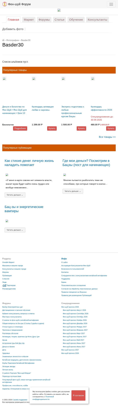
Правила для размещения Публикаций (76, 295)
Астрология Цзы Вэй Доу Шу (13, 343)
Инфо (64, 259)
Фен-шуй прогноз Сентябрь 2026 (75, 313)
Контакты (65, 272)
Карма (63, 282)
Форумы (5, 272)
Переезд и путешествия (11, 376)
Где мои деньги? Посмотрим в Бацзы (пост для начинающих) (86, 163)
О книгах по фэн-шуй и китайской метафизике (20, 320)
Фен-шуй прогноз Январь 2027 (75, 327)
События (5, 279)
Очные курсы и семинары (12, 327)
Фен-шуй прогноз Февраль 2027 (75, 330)
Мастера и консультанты (12, 317)
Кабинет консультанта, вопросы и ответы (18, 313)
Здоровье (6, 353)
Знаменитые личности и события (15, 356)
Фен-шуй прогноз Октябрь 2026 (75, 317)
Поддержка (65, 279)
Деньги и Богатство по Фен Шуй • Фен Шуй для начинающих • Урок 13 (14, 109)
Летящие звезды (8, 366)
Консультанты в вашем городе (14, 269)
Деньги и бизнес (8, 347)
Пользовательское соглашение (73, 285)
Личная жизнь (7, 370)
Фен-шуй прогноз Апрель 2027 (75, 337)
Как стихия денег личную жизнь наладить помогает (29, 163)
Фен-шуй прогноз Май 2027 (73, 340)
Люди (4, 282)
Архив (4, 340)
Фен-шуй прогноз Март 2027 (74, 333)
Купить (52, 128)
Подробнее (20, 128)
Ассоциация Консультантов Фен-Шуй (75, 265)
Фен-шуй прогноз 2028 (70, 353)
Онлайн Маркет (8, 262)
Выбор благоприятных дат (12, 307)
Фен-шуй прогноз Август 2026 (74, 310)
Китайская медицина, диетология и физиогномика (21, 360)
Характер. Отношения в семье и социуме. (18, 389)
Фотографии (12, 40)
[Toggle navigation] (111, 4)
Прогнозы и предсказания (12, 330)
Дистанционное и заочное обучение (16, 310)
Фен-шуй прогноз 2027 (70, 350)
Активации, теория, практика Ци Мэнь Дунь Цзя (20, 337)
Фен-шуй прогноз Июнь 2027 (74, 343)
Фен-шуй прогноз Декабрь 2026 (75, 323)
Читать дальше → (15, 195)
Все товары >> (107, 137)
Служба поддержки (19, 400)
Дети (4, 350)
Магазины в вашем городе (12, 265)
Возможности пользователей (72, 269)
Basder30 (25, 40)
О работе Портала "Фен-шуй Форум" (16, 373)
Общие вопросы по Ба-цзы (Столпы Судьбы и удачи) (23, 323)
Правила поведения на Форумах (74, 292)
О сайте (64, 262)
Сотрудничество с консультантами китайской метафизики (84, 275)
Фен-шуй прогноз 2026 (70, 307)
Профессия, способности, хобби (15, 385)
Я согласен (78, 395)
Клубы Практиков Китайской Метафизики (18, 363)
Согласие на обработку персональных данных (79, 289)
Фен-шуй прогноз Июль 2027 (74, 347)
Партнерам (11, 285)
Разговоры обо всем (10, 333)
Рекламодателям (9, 289)
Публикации (7, 275)
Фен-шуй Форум (19, 4)
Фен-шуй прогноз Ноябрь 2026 (75, 320)
